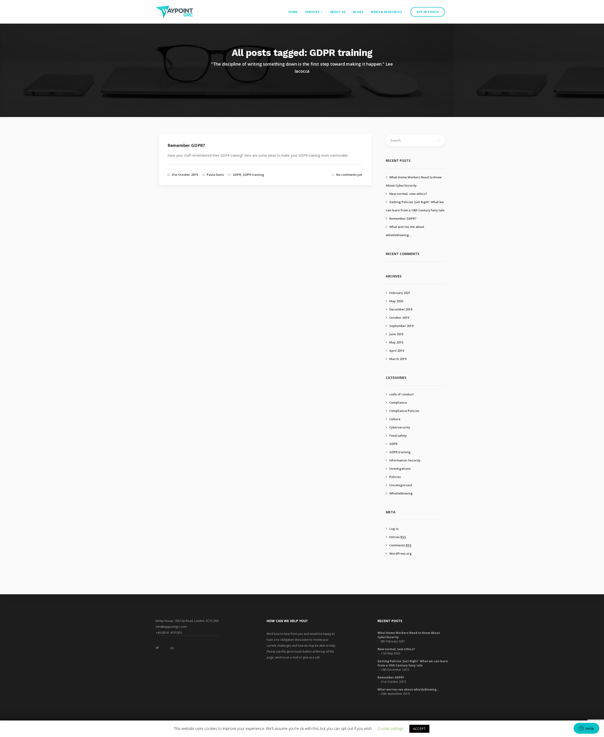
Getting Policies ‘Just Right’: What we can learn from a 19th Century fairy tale (413, 663)
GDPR (237, 174)
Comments (400, 545)
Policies (395, 477)
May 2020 (396, 301)
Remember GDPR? (402, 218)
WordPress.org (400, 553)
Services (312, 12)
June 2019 (396, 334)
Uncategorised (400, 485)
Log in (393, 529)
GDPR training (253, 174)
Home (293, 12)
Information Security (404, 460)
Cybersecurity (399, 427)
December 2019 (400, 309)
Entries (397, 537)
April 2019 (396, 350)
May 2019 (396, 342)
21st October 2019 (185, 174)
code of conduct (401, 394)
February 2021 (399, 293)
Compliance (398, 402)
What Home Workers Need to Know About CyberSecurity (409, 635)
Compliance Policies (404, 411)
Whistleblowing (401, 493)
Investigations (400, 468)
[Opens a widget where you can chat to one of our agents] (586, 729)
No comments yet (349, 174)
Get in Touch (427, 12)
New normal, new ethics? (408, 194)
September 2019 (401, 326)
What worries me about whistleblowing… (408, 689)
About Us (338, 12)
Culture (394, 419)
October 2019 (399, 317)
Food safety (398, 435)
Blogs (358, 12)
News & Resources (386, 12)
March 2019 (397, 359)
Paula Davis (215, 174)
